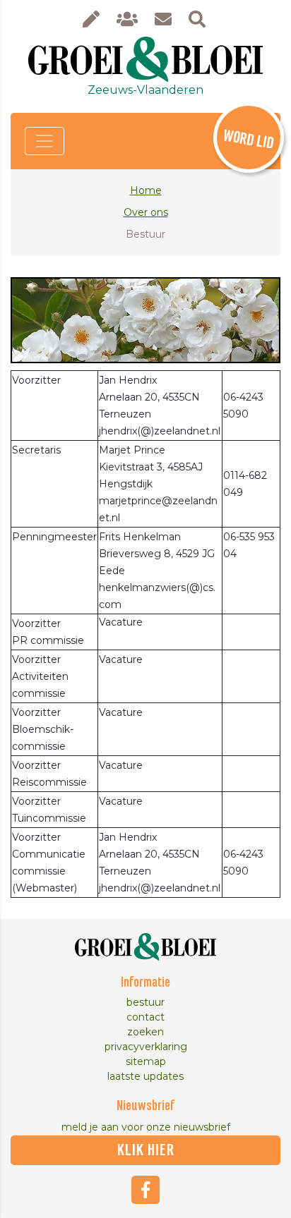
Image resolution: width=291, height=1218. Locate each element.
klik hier (145, 1150)
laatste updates (145, 1076)
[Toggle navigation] (44, 141)
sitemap (146, 1061)
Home (146, 190)
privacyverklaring (146, 1046)
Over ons (146, 212)
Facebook (145, 1190)
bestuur (145, 1002)
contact (145, 1017)
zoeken (145, 1031)
